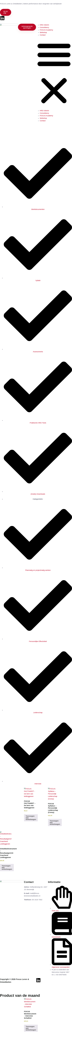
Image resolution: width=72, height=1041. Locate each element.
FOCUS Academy (46, 30)
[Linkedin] (38, 980)
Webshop (43, 32)
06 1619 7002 (37, 900)
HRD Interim (44, 25)
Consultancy (44, 27)
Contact (43, 35)
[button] (54, 72)
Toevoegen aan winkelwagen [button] (31, 817)
